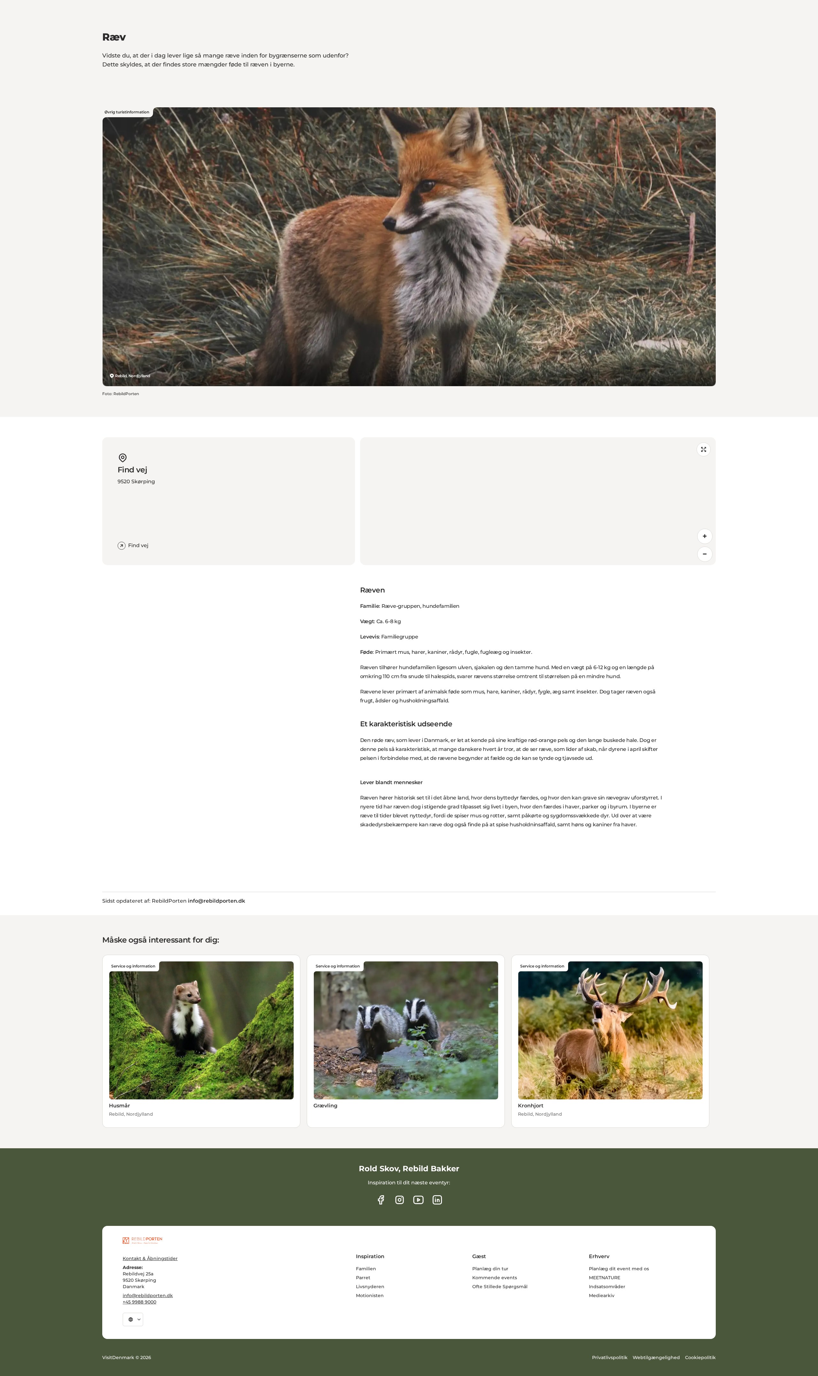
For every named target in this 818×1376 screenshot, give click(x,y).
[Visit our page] (399, 1199)
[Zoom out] (705, 554)
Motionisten (370, 1295)
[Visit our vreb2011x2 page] (418, 1199)
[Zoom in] (705, 536)
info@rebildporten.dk (148, 1295)
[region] (538, 501)
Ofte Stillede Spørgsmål (500, 1286)
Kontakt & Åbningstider (150, 1258)
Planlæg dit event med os (619, 1269)
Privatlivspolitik (610, 1357)
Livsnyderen (370, 1286)
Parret (363, 1277)
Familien (366, 1269)
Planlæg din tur (490, 1269)
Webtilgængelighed (656, 1357)
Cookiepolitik (700, 1357)
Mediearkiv (601, 1295)
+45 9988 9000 (139, 1302)
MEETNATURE (604, 1277)
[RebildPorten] (142, 1240)
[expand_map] (704, 449)
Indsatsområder (607, 1286)
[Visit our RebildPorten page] (380, 1199)
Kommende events (494, 1277)
